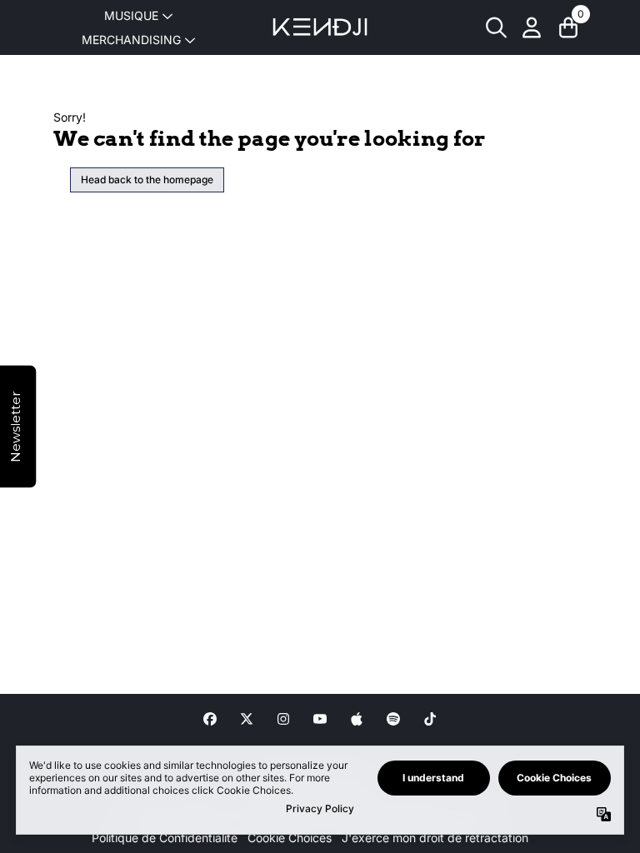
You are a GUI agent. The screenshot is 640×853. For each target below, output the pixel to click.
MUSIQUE (131, 15)
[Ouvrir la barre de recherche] (495, 27)
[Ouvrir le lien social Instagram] (283, 719)
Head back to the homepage (147, 179)
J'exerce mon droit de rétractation (435, 838)
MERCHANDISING (131, 39)
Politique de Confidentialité (165, 838)
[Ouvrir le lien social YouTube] (320, 719)
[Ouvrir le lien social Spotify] (393, 719)
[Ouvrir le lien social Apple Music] (356, 719)
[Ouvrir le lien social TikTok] (430, 719)
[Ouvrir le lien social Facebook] (210, 719)
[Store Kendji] (320, 27)
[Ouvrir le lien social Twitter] (246, 719)
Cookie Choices (290, 838)
